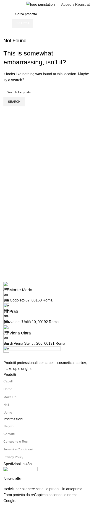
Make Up (9, 397)
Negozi (8, 426)
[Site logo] (40, 4)
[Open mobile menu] (5, 4)
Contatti (9, 434)
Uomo (7, 412)
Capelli (8, 381)
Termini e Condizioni (18, 449)
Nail (6, 405)
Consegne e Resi (15, 441)
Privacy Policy (13, 457)
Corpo (7, 389)
